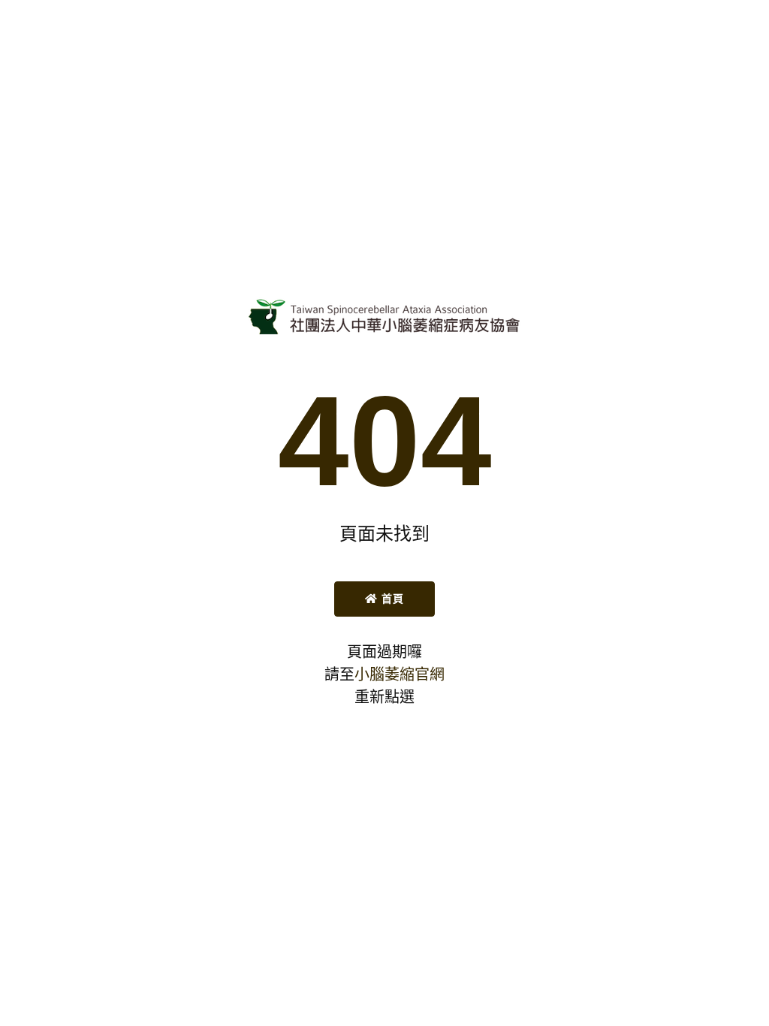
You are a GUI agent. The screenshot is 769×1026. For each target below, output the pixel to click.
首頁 (390, 599)
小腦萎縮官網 (399, 674)
